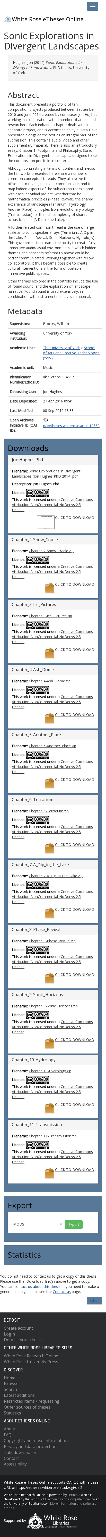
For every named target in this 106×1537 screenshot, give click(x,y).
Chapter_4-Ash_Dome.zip (49, 681)
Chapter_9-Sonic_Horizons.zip (53, 1006)
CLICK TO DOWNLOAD (74, 517)
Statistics (12, 1413)
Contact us (62, 1291)
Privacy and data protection (30, 1446)
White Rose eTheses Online (48, 19)
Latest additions (19, 1395)
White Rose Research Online (31, 1356)
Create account (18, 1328)
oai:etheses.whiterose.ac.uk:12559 (71, 425)
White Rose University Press (31, 1361)
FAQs (9, 1435)
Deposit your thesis (23, 1339)
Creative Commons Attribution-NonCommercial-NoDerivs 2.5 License (52, 504)
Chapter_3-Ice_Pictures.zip (50, 615)
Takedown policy (20, 1452)
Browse (11, 1383)
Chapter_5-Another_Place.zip (52, 745)
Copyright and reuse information (36, 1440)
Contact (11, 1458)
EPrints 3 (74, 1495)
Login (9, 1334)
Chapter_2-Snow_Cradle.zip (51, 550)
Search (10, 1389)
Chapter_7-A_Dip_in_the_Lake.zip (56, 875)
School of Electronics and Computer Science (62, 1499)
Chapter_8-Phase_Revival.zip (52, 940)
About (10, 1429)
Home (9, 1378)
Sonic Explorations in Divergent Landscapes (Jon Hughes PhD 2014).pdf (46, 474)
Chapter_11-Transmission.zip (53, 1136)
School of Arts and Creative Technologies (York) (71, 352)
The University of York (61, 347)
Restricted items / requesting (31, 1401)
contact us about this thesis (37, 1286)
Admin (94, 1300)
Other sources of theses (27, 1407)
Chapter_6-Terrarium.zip (49, 810)
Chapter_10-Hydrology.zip (50, 1070)
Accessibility (15, 1464)
